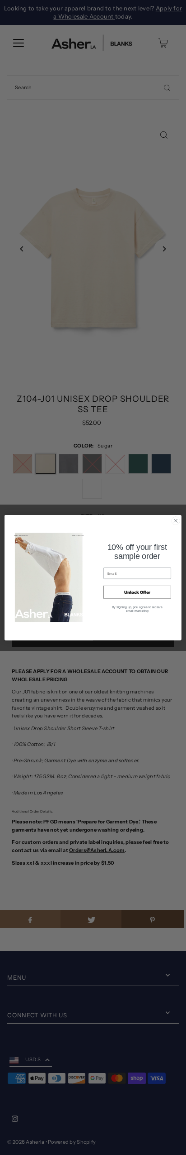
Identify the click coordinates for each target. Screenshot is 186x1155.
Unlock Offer (137, 592)
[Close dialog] (176, 521)
